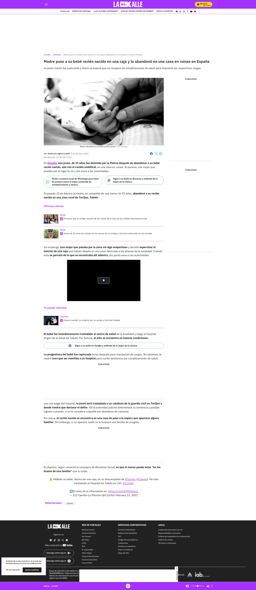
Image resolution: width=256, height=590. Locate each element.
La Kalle (47, 55)
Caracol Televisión (89, 533)
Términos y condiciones (167, 543)
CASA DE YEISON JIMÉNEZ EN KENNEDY (137, 11)
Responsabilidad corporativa (169, 533)
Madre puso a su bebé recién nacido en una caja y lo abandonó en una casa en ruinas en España (102, 55)
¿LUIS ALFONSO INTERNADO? (106, 11)
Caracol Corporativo (89, 560)
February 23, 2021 (126, 495)
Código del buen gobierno (128, 540)
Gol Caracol (86, 536)
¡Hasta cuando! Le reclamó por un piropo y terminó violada (92, 320)
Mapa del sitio (123, 553)
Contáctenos (123, 543)
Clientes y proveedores (127, 546)
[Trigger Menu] (46, 4)
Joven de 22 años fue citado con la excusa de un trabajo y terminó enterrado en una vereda (108, 233)
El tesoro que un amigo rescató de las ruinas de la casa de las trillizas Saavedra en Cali (105, 218)
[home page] (128, 4)
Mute (187, 586)
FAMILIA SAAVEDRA (164, 11)
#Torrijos (130, 479)
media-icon (128, 586)
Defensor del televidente (127, 533)
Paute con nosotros (125, 550)
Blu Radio (85, 540)
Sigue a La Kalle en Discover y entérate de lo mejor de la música (135, 180)
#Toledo (142, 479)
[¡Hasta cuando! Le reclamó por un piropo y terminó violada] (51, 320)
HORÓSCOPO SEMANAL (81, 11)
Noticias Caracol (88, 530)
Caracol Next (87, 563)
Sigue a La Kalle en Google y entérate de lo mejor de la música (106, 345)
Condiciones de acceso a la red (170, 530)
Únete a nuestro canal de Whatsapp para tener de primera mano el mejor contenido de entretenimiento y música (75, 181)
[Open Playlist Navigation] (211, 586)
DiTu (83, 546)
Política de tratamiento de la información (174, 536)
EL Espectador (87, 550)
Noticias (57, 55)
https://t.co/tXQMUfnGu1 (123, 491)
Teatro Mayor (87, 553)
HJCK (84, 543)
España (52, 163)
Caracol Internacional (90, 556)
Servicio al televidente (126, 530)
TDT (119, 536)
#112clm (128, 483)
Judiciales (64, 316)
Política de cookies (165, 540)
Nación (63, 215)
